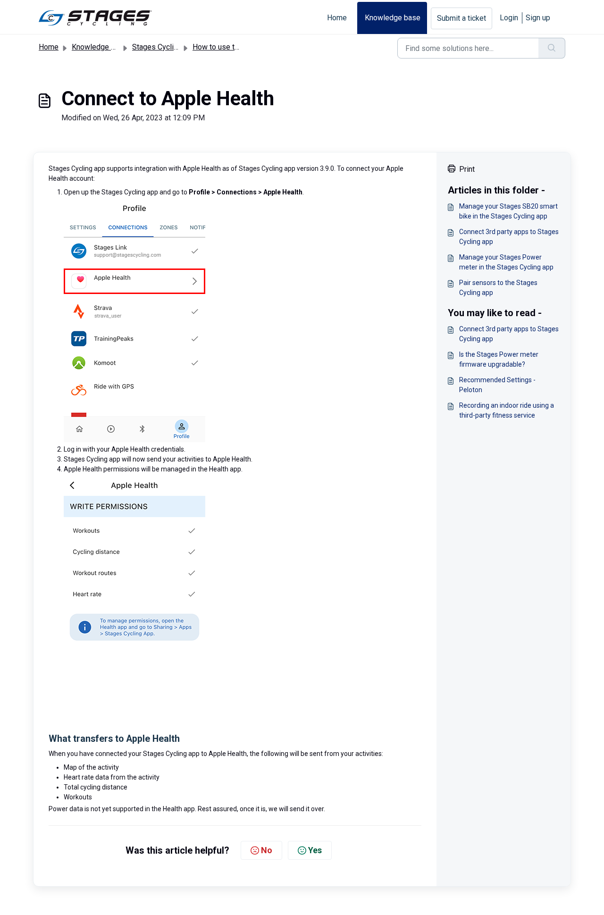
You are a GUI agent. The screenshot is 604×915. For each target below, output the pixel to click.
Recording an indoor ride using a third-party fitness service (506, 410)
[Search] (551, 48)
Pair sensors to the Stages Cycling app (498, 287)
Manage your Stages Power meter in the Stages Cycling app (506, 262)
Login (509, 17)
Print (467, 169)
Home (337, 17)
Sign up (538, 17)
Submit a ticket (461, 18)
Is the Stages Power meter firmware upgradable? (498, 359)
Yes (315, 850)
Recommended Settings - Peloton (497, 385)
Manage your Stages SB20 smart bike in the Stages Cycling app (508, 211)
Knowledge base (392, 17)
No (266, 850)
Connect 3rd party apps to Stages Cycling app (509, 236)
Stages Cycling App (164, 46)
